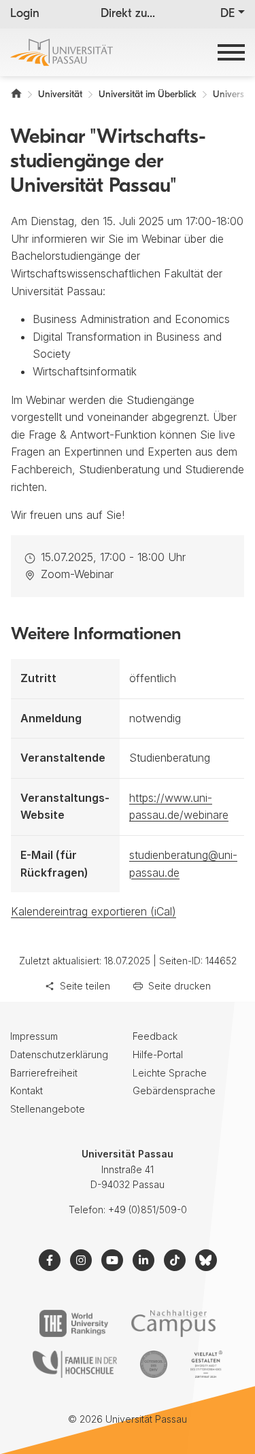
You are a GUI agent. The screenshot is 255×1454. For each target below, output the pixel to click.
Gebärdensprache (174, 1090)
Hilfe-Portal (158, 1054)
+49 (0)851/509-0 (147, 1209)
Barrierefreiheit (44, 1073)
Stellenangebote (47, 1109)
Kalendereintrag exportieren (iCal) (93, 911)
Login (24, 14)
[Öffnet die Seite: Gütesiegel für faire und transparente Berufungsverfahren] (153, 1364)
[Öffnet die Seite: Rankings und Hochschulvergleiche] (73, 1323)
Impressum (34, 1036)
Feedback (155, 1036)
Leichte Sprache (170, 1073)
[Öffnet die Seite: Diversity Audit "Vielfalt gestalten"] (206, 1364)
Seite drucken (179, 986)
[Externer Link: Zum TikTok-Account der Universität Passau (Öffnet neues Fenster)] (174, 1260)
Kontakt (26, 1090)
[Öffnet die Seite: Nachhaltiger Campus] (173, 1323)
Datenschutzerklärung (59, 1054)
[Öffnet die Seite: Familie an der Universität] (75, 1364)
